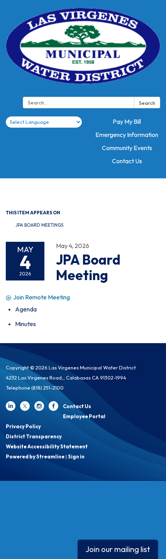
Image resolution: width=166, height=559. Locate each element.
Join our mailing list (117, 549)
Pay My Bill (127, 121)
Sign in (76, 456)
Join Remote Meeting (41, 297)
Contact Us (127, 161)
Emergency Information (126, 134)
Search (147, 103)
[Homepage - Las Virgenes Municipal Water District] (83, 50)
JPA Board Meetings (39, 225)
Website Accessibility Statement (47, 446)
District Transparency (34, 436)
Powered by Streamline (35, 456)
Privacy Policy (23, 426)
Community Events (127, 148)
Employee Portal (84, 416)
